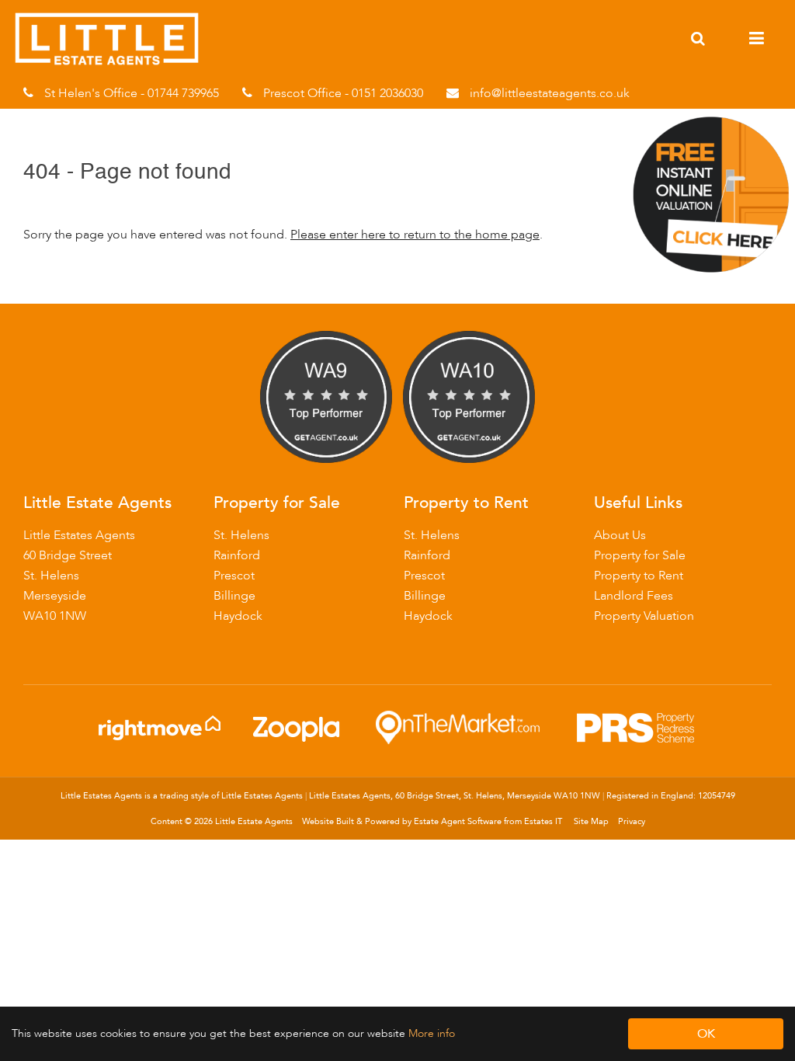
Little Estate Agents (254, 821)
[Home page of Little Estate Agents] (114, 62)
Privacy (631, 821)
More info (431, 1033)
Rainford (237, 555)
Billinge (234, 595)
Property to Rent (638, 575)
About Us (620, 535)
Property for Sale (640, 555)
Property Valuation (644, 615)
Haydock (238, 615)
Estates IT (543, 821)
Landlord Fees (633, 595)
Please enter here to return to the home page (415, 234)
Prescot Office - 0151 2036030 (343, 93)
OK (706, 1033)
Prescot (234, 575)
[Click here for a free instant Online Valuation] (711, 272)
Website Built (328, 821)
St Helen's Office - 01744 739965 (131, 93)
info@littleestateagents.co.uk (550, 93)
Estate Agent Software (458, 821)
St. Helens (241, 535)
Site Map (591, 821)
